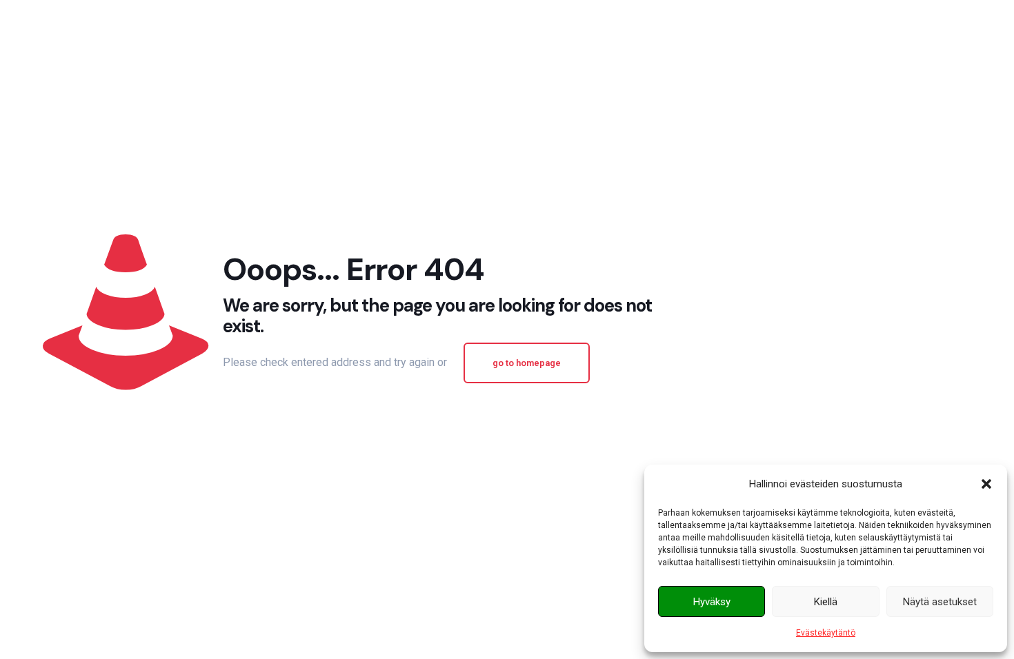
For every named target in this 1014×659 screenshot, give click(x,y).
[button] (986, 484)
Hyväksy (711, 602)
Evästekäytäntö (825, 633)
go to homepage (527, 363)
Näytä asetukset (940, 602)
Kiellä (825, 602)
